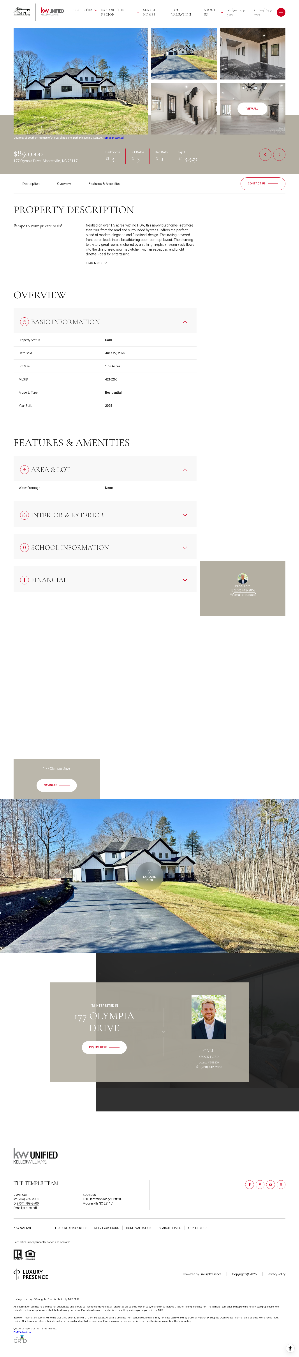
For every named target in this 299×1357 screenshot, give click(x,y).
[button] (263, 183)
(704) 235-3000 (28, 1199)
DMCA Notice (22, 1332)
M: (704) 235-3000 (236, 12)
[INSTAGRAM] (260, 1184)
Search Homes (150, 12)
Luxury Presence (210, 1274)
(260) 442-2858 (244, 590)
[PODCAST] (281, 1184)
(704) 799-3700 (28, 1203)
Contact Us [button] (197, 1228)
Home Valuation (181, 12)
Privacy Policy (276, 1274)
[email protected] (114, 137)
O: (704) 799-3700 (263, 12)
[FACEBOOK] (249, 1184)
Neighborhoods (106, 1228)
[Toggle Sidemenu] (281, 12)
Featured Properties (71, 1228)
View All (252, 108)
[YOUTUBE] (270, 1184)
